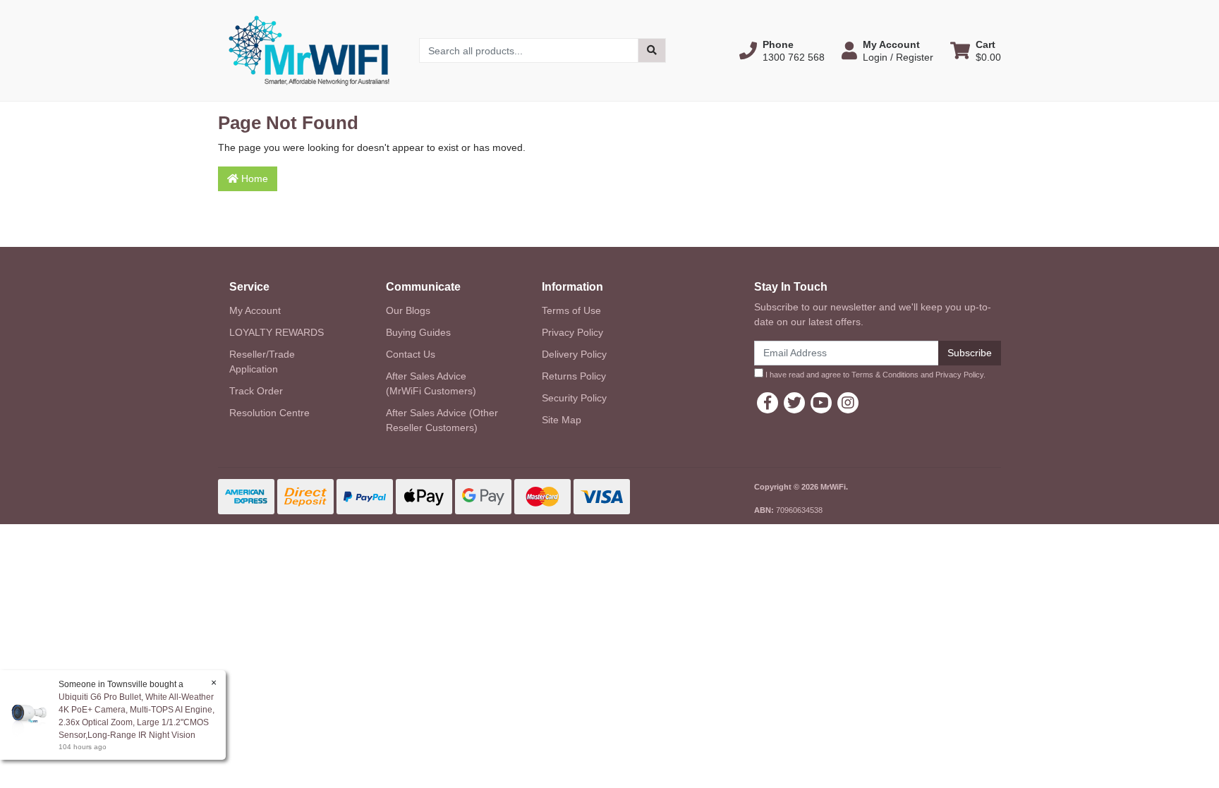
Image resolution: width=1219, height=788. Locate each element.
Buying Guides (418, 332)
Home (253, 178)
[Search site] (652, 50)
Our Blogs (408, 310)
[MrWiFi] (308, 49)
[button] (782, 50)
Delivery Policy (574, 354)
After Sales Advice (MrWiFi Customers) (431, 383)
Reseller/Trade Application (262, 361)
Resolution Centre (269, 412)
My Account (255, 310)
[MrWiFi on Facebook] (767, 402)
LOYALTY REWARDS (276, 332)
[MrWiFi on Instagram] (848, 402)
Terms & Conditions (884, 374)
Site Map (561, 419)
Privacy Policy (572, 332)
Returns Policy (574, 376)
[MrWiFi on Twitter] (794, 402)
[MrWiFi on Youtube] (821, 402)
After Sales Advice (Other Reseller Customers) (442, 420)
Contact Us (410, 354)
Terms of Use (571, 310)
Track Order (256, 390)
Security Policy (574, 398)
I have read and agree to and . (874, 374)
